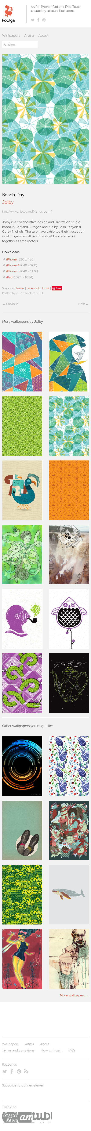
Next (81, 304)
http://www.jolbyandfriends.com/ (27, 211)
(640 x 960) (21, 265)
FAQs (72, 1050)
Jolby (8, 202)
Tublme (42, 1117)
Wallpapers (11, 36)
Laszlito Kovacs (9, 1117)
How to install (51, 1050)
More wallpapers (72, 995)
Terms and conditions (18, 1050)
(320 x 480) (20, 259)
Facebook (33, 288)
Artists (29, 36)
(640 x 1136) (22, 271)
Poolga (15, 13)
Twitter (19, 288)
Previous (12, 304)
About (43, 36)
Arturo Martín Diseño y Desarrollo (24, 1117)
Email (45, 288)
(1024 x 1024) (19, 277)
